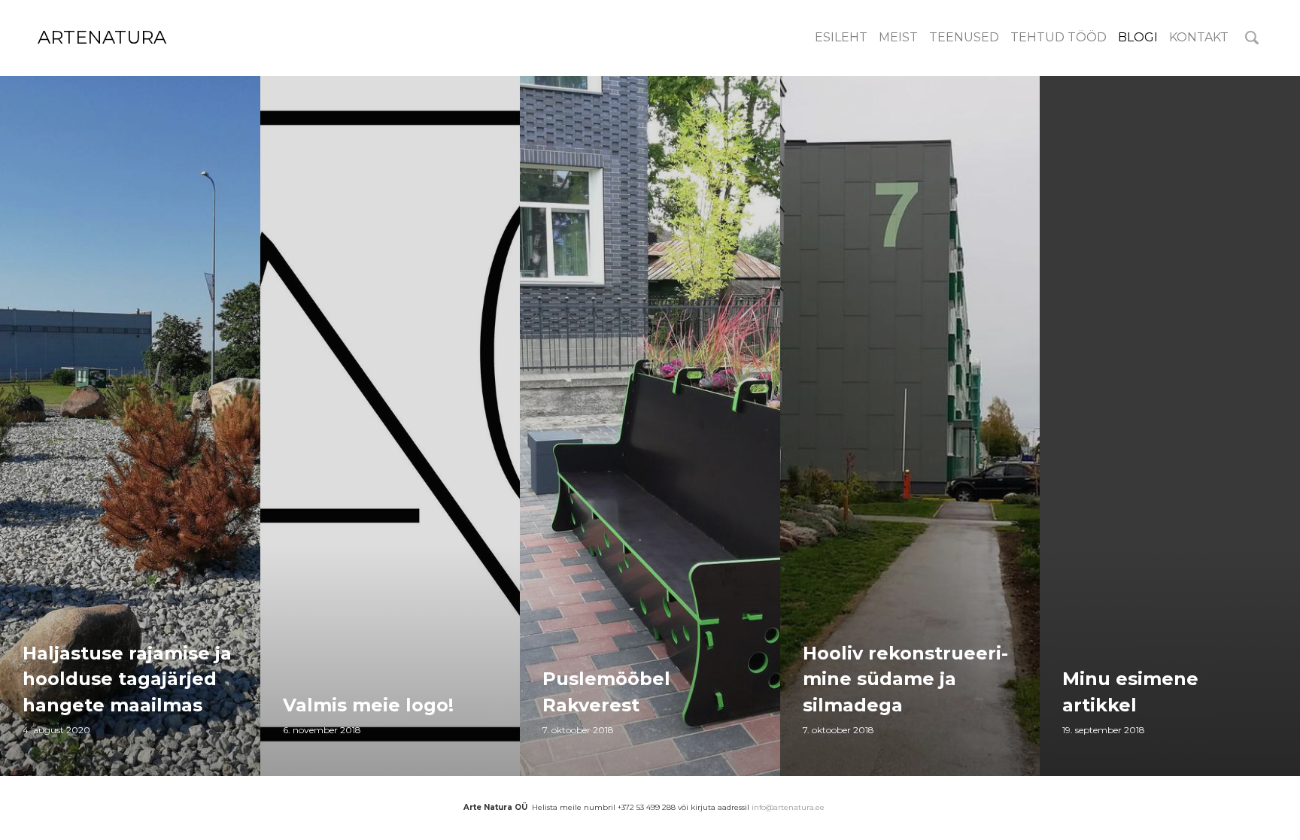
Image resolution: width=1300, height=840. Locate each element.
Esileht (841, 37)
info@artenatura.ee (788, 807)
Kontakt (1199, 37)
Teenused (964, 37)
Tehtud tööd (1058, 37)
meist (898, 37)
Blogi (1138, 37)
